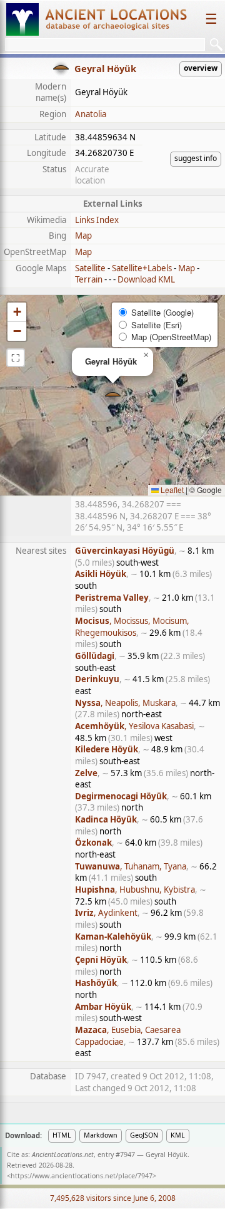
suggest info (195, 158)
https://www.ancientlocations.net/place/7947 (81, 1175)
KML (178, 1135)
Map (83, 235)
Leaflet (171, 489)
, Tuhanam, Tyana (130, 866)
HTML (61, 1135)
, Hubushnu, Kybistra (135, 889)
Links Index (97, 220)
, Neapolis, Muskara (125, 702)
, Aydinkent (106, 912)
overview (201, 68)
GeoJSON (144, 1135)
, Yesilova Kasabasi (134, 726)
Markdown (101, 1135)
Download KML (146, 279)
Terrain (88, 279)
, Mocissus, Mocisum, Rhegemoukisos (132, 626)
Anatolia (90, 114)
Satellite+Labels (142, 268)
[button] (112, 395)
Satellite (90, 268)
